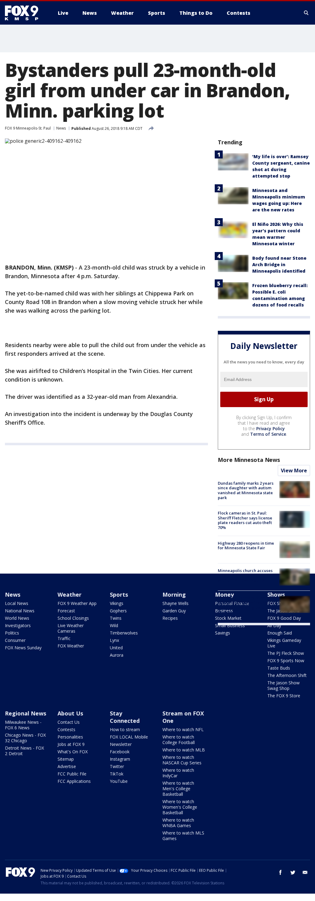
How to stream (125, 729)
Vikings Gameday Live (284, 643)
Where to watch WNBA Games (178, 822)
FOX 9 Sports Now (285, 660)
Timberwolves (124, 633)
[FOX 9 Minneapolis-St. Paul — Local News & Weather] (25, 13)
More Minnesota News (249, 459)
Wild (114, 625)
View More (294, 470)
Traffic (64, 638)
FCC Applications (74, 781)
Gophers (118, 611)
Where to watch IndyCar (178, 773)
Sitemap (66, 759)
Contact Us (69, 722)
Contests (66, 729)
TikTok (116, 774)
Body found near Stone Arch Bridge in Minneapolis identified (279, 264)
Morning (174, 594)
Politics (12, 633)
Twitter (117, 766)
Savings (222, 633)
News (61, 128)
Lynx (114, 640)
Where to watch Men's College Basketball (178, 788)
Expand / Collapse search (306, 13)
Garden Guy (174, 611)
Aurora (116, 655)
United (116, 648)
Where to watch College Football (178, 739)
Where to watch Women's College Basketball (179, 807)
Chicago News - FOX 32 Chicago (25, 737)
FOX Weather (71, 646)
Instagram (120, 759)
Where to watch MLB (183, 750)
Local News (16, 603)
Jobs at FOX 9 (71, 744)
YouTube (119, 781)
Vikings (116, 603)
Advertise (67, 766)
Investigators (18, 625)
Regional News (25, 713)
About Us (70, 713)
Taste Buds (278, 668)
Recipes (170, 618)
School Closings (73, 618)
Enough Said (279, 633)
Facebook (120, 752)
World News (17, 618)
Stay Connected (125, 717)
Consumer (15, 640)
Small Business (230, 625)
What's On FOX (73, 752)
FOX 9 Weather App (77, 603)
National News (19, 611)
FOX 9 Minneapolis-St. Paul (28, 128)
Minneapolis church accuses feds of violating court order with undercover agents (245, 575)
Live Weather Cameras (71, 628)
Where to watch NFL (183, 729)
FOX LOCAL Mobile (129, 737)
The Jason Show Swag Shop (283, 685)
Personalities (70, 737)
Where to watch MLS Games (183, 835)
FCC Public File (72, 774)
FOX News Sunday (23, 648)
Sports (119, 594)
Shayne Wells (175, 603)
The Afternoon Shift (287, 675)
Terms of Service (268, 434)
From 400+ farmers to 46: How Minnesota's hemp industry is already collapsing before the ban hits (246, 605)
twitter (293, 872)
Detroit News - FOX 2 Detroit (24, 750)
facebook (280, 872)
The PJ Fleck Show (285, 653)
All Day (274, 625)
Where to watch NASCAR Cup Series (181, 760)
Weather (70, 594)
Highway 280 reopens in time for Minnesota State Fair (246, 545)
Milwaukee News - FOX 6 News (23, 725)
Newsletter (121, 744)
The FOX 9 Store (283, 696)
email (305, 872)
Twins (116, 618)
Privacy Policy (270, 428)
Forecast (66, 611)
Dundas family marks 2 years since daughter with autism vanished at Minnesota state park (245, 490)
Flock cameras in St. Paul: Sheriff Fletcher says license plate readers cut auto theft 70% (245, 520)
